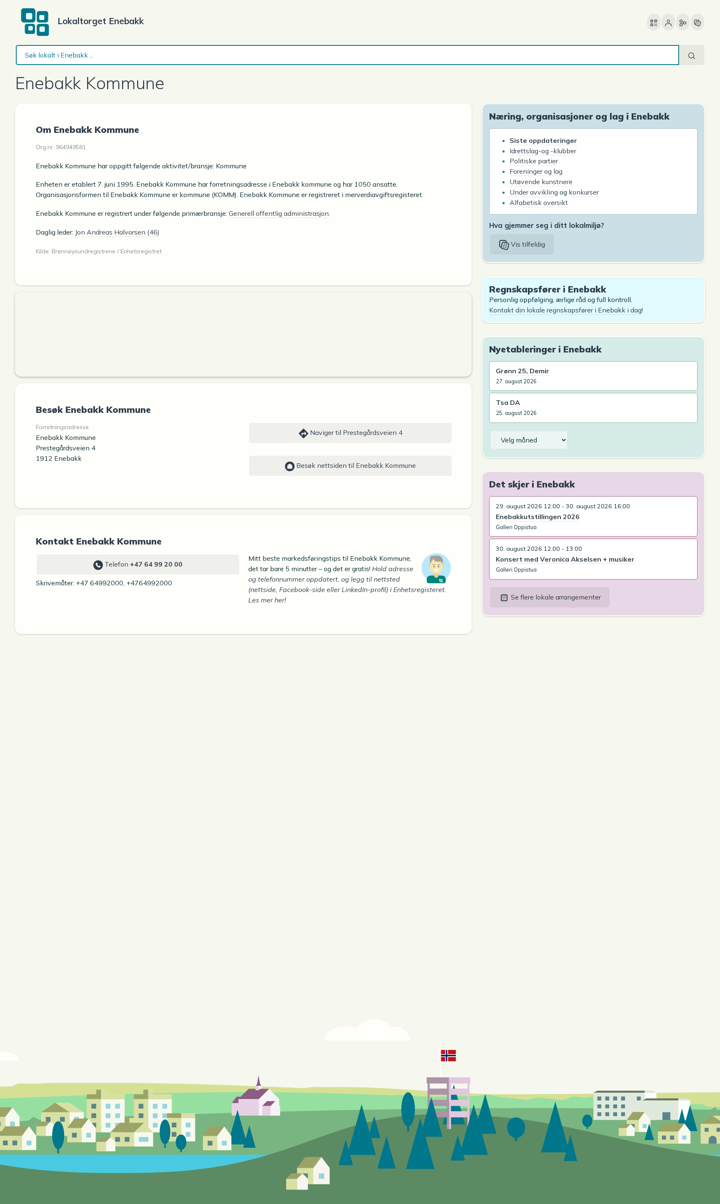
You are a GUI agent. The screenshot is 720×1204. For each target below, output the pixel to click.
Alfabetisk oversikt (539, 202)
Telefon (142, 564)
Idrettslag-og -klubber (543, 151)
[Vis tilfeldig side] (697, 22)
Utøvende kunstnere (541, 181)
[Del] (683, 22)
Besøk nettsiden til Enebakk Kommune (355, 465)
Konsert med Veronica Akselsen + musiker (565, 559)
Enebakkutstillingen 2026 (538, 516)
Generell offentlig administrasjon (279, 213)
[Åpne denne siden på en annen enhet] (653, 22)
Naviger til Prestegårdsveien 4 (355, 432)
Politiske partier (534, 161)
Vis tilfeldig (527, 244)
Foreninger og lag (536, 171)
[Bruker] (668, 22)
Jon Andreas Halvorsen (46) (117, 232)
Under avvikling (534, 192)
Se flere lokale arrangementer (555, 597)
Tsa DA (508, 402)
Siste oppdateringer (543, 140)
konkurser (584, 192)
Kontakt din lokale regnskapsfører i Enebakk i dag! (566, 310)
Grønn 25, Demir (522, 371)
